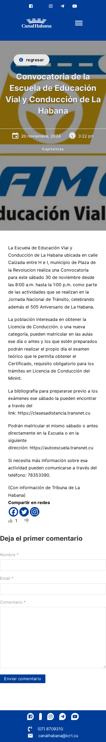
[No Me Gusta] (26, 520)
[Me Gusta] (11, 520)
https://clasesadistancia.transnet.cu (54, 413)
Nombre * (9, 554)
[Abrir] (79, 23)
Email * (7, 578)
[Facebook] (13, 512)
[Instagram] (34, 512)
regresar (35, 59)
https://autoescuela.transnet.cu (61, 447)
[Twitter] (24, 512)
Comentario (13, 602)
